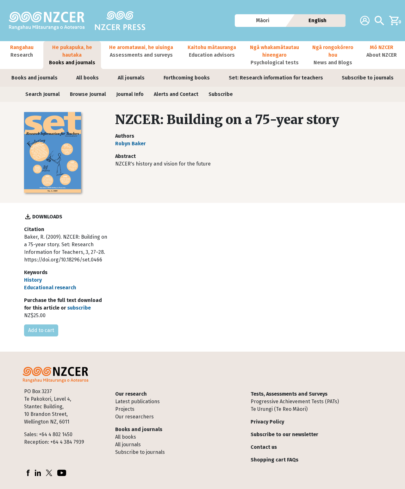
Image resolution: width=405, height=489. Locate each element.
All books (87, 78)
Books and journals (34, 78)
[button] (22, 55)
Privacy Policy (267, 422)
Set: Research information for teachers (276, 78)
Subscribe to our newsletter (284, 434)
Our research (131, 394)
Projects (124, 409)
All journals (131, 78)
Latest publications (137, 401)
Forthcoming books (187, 78)
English (317, 20)
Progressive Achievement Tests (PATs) (295, 401)
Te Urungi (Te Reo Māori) (279, 409)
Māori (262, 20)
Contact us (264, 447)
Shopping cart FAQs (274, 460)
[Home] (49, 20)
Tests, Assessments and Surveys (289, 394)
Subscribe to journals (368, 78)
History (33, 280)
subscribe (79, 308)
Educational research (50, 288)
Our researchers (134, 417)
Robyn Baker (130, 144)
